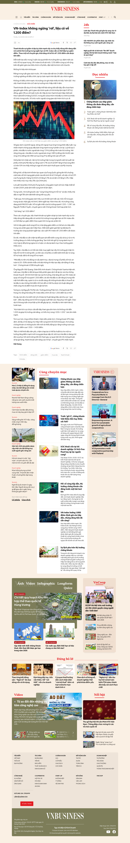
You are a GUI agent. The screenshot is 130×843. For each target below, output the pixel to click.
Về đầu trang (27, 803)
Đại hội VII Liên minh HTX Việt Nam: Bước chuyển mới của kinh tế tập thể (105, 734)
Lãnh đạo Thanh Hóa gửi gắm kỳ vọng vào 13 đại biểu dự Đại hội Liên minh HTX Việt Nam (100, 32)
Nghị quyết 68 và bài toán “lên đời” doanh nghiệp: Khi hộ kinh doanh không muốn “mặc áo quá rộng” (100, 53)
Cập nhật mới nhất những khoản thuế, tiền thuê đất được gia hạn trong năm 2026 (27, 648)
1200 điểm (23, 355)
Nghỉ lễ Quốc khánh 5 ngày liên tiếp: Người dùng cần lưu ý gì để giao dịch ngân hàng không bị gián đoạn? (23, 488)
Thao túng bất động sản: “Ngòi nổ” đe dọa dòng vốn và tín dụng (21, 679)
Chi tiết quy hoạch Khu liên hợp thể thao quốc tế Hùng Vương (31, 601)
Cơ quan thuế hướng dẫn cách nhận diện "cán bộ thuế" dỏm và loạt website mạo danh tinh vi (64, 682)
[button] (73, 732)
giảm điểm (44, 355)
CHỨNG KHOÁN (60, 755)
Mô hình (38, 781)
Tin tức (78, 758)
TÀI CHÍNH (38, 755)
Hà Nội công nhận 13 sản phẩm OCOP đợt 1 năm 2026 (104, 617)
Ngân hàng (39, 758)
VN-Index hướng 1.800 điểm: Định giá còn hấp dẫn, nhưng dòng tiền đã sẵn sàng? (100, 134)
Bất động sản (58, 17)
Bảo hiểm (38, 763)
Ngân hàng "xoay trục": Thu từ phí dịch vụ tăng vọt (105, 743)
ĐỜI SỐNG (79, 776)
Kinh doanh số (40, 768)
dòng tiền (33, 355)
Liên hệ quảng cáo (21, 797)
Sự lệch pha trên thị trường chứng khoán (101, 141)
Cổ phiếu (16, 500)
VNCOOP (100, 776)
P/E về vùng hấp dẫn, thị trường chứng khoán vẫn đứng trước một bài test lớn (101, 126)
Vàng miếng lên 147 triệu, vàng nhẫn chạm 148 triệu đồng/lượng (23, 422)
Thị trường (101, 758)
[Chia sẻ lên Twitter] (67, 42)
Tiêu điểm (27, 17)
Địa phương (18, 763)
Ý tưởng (58, 781)
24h (56, 758)
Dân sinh (79, 778)
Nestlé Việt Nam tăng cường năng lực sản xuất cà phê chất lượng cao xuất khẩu (23, 400)
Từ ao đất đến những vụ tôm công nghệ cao (105, 626)
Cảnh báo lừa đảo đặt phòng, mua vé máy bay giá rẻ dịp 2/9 (99, 64)
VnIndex (22, 359)
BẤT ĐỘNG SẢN (81, 755)
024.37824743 (111, 828)
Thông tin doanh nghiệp (105, 768)
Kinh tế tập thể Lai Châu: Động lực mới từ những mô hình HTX (105, 646)
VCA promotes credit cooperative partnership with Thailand (102, 450)
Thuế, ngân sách (41, 766)
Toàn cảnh (80, 763)
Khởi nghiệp (59, 778)
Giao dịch (26, 500)
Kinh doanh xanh (41, 783)
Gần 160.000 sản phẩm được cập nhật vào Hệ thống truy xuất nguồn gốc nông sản (99, 42)
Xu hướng (17, 778)
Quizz (68, 588)
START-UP (58, 776)
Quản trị (100, 766)
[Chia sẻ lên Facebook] (63, 42)
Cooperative (92, 17)
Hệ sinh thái (59, 783)
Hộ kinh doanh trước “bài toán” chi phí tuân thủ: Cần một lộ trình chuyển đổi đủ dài (23, 460)
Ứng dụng (17, 783)
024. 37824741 (25, 793)
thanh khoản (65, 355)
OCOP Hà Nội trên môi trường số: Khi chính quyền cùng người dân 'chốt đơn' (99, 608)
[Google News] (55, 42)
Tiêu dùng (100, 761)
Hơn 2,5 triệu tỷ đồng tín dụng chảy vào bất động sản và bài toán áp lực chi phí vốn (23, 387)
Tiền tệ (37, 761)
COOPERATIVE (39, 776)
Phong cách (80, 783)
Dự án (78, 761)
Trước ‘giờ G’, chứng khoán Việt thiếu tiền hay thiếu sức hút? (73, 419)
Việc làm (79, 781)
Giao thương (101, 763)
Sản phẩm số (18, 781)
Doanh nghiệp (70, 17)
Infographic (46, 583)
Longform (64, 583)
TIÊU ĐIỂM (17, 755)
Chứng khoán (46, 17)
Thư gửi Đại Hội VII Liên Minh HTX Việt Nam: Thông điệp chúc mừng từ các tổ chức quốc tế (98, 724)
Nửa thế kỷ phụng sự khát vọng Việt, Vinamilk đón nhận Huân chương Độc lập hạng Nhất (23, 473)
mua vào (55, 355)
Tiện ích (78, 766)
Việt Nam (17, 758)
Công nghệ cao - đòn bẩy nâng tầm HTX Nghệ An (104, 636)
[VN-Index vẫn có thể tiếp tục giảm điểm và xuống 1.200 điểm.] (44, 102)
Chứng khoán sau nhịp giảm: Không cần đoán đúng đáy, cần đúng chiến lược (100, 104)
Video (30, 583)
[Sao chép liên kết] (74, 42)
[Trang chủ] (21, 17)
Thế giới (17, 761)
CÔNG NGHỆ (18, 776)
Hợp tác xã (38, 778)
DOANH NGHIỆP (102, 755)
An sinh (37, 786)
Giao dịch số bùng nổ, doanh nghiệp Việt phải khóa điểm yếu (86, 679)
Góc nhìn (31, 24)
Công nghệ (81, 17)
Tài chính (35, 17)
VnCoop (99, 582)
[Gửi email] (71, 42)
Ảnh (20, 583)
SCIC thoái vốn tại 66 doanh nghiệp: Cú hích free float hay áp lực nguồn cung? (101, 119)
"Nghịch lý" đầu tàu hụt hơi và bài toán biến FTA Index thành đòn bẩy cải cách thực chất (108, 682)
